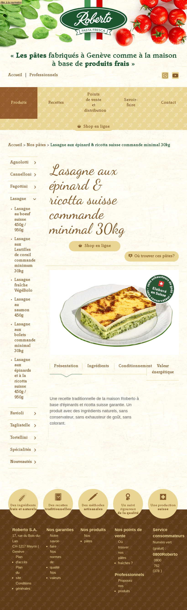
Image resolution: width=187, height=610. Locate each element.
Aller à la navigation (11, 2)
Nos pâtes (37, 145)
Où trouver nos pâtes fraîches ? (121, 543)
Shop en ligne (96, 127)
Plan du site (19, 568)
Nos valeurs (53, 574)
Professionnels (43, 75)
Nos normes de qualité (53, 553)
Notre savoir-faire (53, 537)
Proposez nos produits (121, 582)
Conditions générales (19, 584)
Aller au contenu (9, 6)
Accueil (15, 75)
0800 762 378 (157, 561)
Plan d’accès (19, 558)
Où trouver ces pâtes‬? (154, 256)
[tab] (66, 369)
